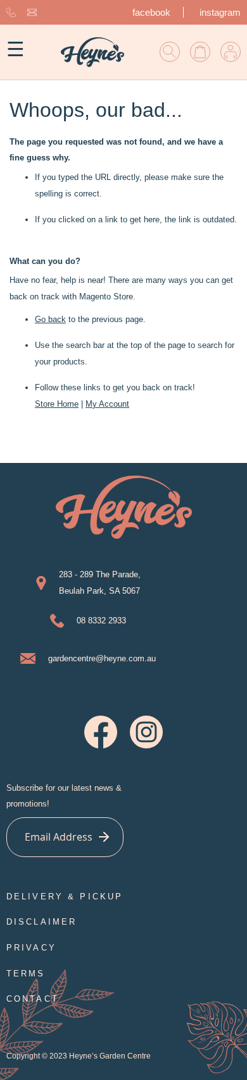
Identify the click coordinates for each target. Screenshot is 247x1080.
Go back (50, 319)
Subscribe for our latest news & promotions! (64, 796)
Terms (26, 973)
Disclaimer (41, 922)
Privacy (31, 947)
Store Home (57, 404)
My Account (107, 404)
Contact (32, 999)
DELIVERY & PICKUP (65, 896)
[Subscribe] (104, 837)
